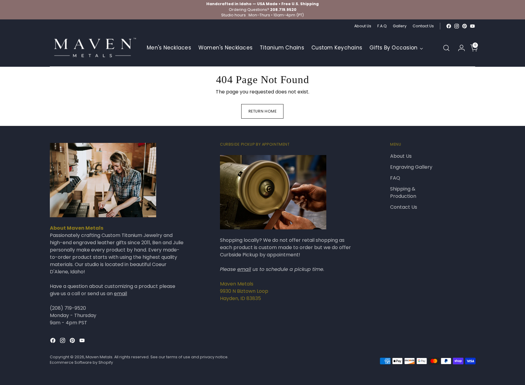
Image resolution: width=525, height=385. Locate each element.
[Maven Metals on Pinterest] (464, 26)
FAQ (395, 177)
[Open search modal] (446, 48)
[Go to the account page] (459, 48)
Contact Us (403, 207)
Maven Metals (99, 357)
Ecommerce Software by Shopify (81, 362)
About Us (401, 156)
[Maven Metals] (94, 48)
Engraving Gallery (411, 167)
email (120, 293)
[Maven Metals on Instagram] (456, 26)
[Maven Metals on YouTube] (472, 26)
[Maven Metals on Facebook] (448, 26)
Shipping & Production (403, 192)
